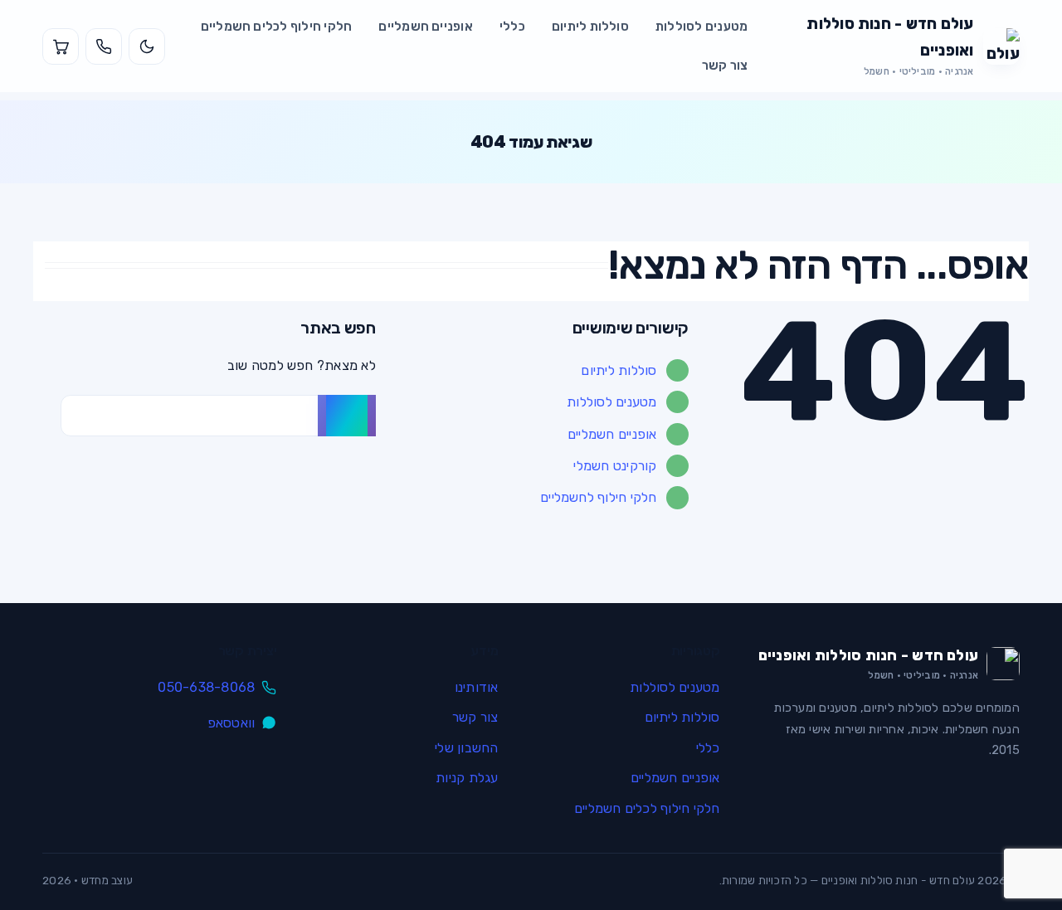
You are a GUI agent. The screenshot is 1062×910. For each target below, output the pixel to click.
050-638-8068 (206, 687)
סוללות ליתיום (590, 26)
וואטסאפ (231, 723)
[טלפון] (103, 46)
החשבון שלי (466, 748)
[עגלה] (60, 46)
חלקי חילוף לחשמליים (598, 497)
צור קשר (725, 65)
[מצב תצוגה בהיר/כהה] (147, 46)
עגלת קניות (467, 778)
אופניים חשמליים (425, 26)
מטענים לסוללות (701, 26)
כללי (512, 26)
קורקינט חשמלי (614, 466)
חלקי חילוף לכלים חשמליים (277, 26)
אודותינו (476, 687)
